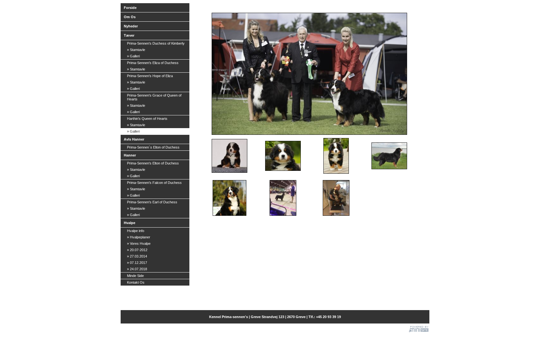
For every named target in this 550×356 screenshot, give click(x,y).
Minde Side (135, 276)
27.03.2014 (137, 256)
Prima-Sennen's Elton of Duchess (153, 163)
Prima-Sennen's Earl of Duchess (152, 202)
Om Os (130, 17)
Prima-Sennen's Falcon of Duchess (154, 183)
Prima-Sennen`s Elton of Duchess (153, 147)
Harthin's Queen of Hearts (147, 118)
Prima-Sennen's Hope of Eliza (150, 76)
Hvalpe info (135, 231)
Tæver (129, 35)
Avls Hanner (134, 139)
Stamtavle (136, 50)
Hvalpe (129, 223)
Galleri (133, 56)
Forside (130, 8)
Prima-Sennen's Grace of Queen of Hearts (154, 97)
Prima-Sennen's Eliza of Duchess (153, 63)
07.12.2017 (137, 263)
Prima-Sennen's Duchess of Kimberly (156, 43)
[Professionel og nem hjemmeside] (418, 328)
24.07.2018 (137, 269)
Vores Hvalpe (139, 243)
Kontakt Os (136, 282)
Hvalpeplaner (138, 237)
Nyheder (131, 26)
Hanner (130, 155)
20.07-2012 (137, 250)
